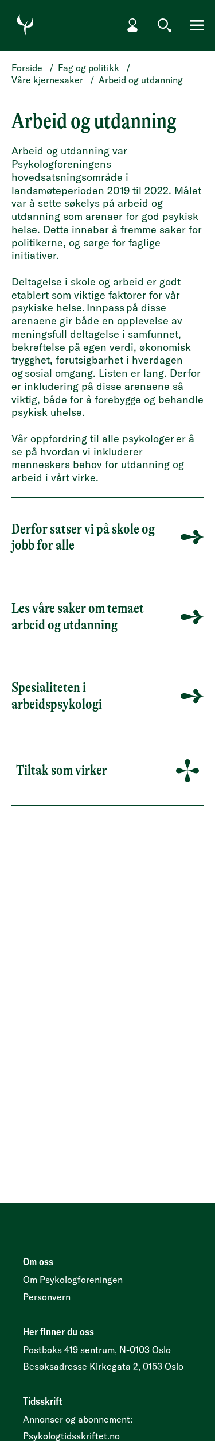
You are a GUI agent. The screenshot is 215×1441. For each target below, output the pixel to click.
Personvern (47, 1297)
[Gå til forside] (25, 25)
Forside (26, 68)
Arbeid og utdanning (141, 80)
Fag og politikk (88, 68)
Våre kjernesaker (47, 80)
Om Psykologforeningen (73, 1279)
